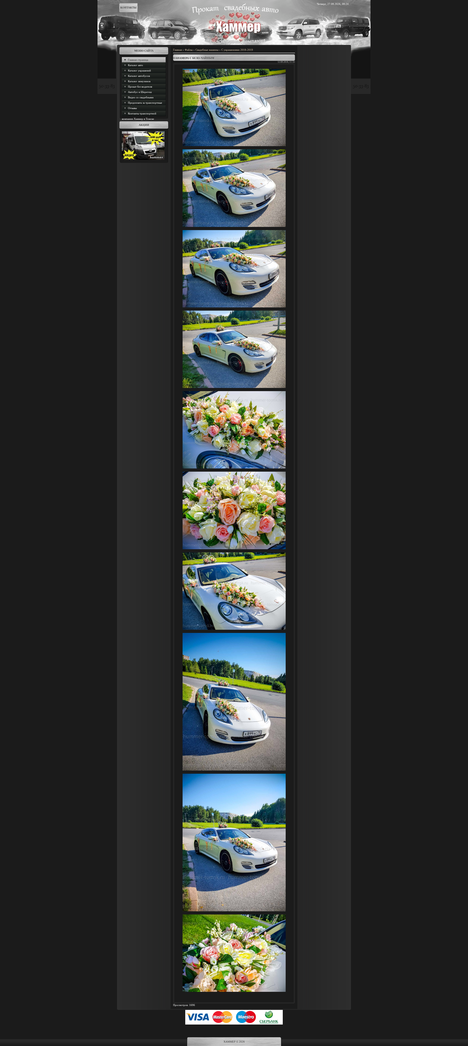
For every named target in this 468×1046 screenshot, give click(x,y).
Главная (177, 49)
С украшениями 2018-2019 (237, 49)
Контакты (128, 7)
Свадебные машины (206, 49)
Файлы (189, 49)
